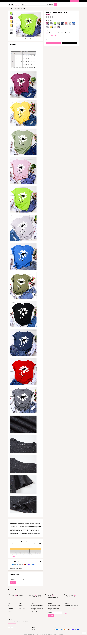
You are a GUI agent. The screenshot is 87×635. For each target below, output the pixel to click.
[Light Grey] (55, 27)
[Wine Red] (47, 23)
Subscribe (51, 615)
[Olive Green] (58, 23)
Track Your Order (22, 610)
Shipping (15, 595)
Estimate (12, 582)
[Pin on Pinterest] (48, 17)
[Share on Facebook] (46, 17)
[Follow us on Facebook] (32, 629)
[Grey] (47, 27)
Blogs (9, 613)
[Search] (55, 4)
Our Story (9, 611)
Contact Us (53, 595)
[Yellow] (51, 27)
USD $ (10, 627)
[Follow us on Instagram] (34, 629)
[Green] (69, 23)
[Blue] (73, 23)
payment (75, 595)
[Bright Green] (55, 23)
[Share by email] (52, 17)
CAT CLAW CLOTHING (12, 623)
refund (36, 595)
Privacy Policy (21, 605)
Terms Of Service (22, 608)
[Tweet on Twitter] (50, 17)
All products (12, 8)
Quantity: (47, 39)
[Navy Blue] (62, 23)
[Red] (66, 23)
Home (9, 8)
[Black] (51, 23)
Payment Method (11, 610)
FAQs (9, 605)
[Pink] (58, 27)
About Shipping (10, 608)
